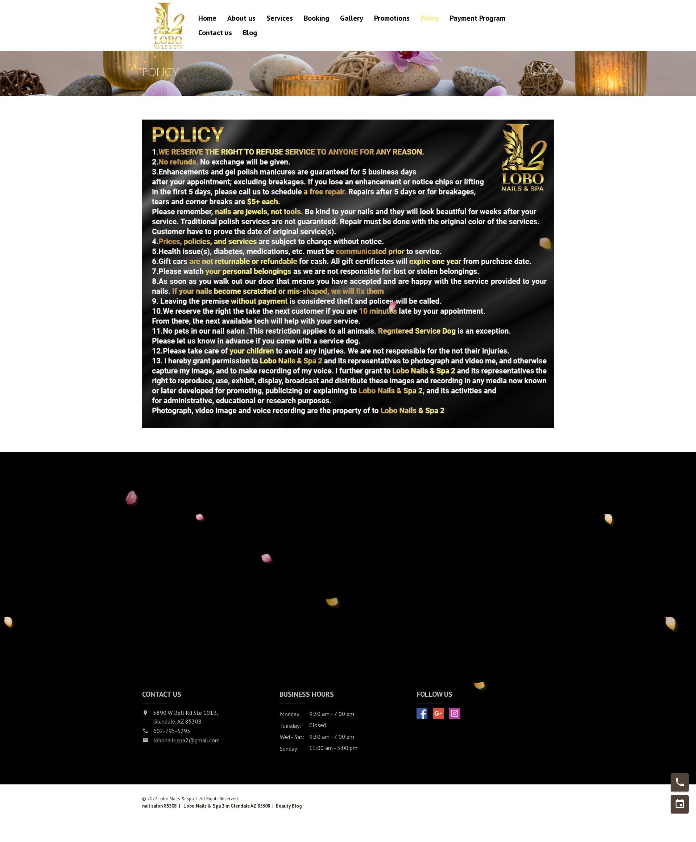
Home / (532, 73)
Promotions (392, 18)
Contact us (215, 32)
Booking (316, 18)
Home (207, 18)
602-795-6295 (171, 730)
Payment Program (477, 18)
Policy (429, 18)
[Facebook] (422, 713)
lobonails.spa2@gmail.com (186, 740)
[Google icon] (438, 713)
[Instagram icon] (454, 713)
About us (241, 18)
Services (279, 18)
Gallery (351, 18)
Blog (250, 32)
